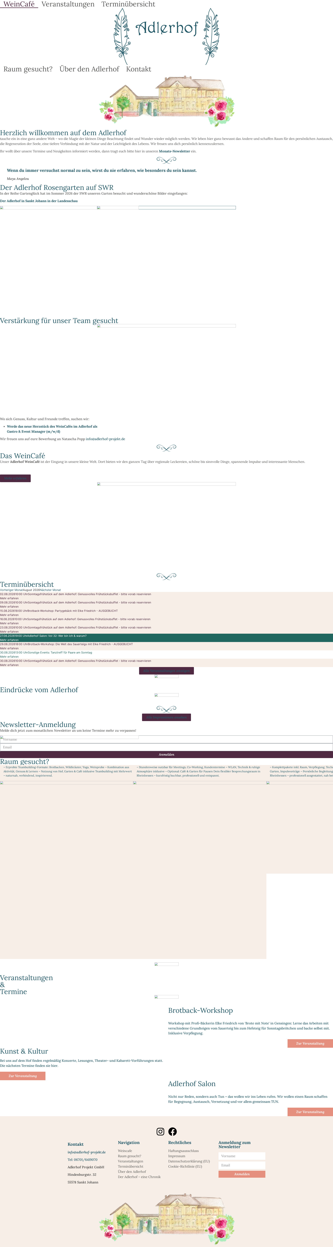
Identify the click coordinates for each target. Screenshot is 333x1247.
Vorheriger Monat (11, 590)
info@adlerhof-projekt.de (105, 439)
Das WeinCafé (22, 455)
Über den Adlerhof (89, 69)
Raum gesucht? (28, 69)
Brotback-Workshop (200, 1010)
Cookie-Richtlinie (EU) (185, 1166)
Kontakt (138, 69)
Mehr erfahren (9, 598)
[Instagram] (160, 1131)
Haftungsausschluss (183, 1151)
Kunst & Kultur (24, 1051)
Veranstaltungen (68, 4)
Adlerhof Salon (192, 1083)
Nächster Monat (50, 590)
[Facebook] (172, 1131)
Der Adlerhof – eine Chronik (139, 1177)
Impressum (176, 1156)
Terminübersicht (128, 4)
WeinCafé (19, 4)
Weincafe (125, 1151)
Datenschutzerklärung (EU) (189, 1161)
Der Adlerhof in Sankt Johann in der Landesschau (39, 201)
